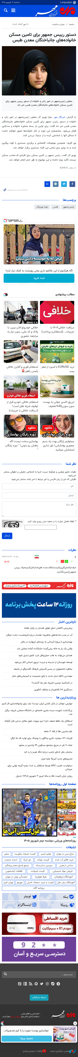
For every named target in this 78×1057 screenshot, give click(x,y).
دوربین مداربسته (44, 865)
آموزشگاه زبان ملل (66, 882)
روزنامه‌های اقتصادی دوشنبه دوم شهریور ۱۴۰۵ (48, 840)
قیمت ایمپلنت (37, 871)
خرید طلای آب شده (64, 860)
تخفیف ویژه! (26, 1039)
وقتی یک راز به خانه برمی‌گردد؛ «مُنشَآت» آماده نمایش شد (44, 649)
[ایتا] (19, 984)
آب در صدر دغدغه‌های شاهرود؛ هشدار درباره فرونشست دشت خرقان (39, 635)
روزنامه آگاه (39, 888)
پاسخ (6, 561)
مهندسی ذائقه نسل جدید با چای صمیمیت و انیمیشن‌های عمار (42, 676)
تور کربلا (27, 860)
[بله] (52, 984)
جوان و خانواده (58, 24)
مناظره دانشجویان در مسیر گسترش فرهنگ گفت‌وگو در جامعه (43, 669)
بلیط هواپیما (41, 877)
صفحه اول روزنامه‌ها (62, 784)
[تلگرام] (58, 984)
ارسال (7, 536)
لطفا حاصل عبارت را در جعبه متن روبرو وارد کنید (51, 521)
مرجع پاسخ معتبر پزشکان (17, 865)
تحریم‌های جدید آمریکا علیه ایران (56, 759)
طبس (55, 207)
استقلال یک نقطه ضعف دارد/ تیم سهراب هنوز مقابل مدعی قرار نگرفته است (38, 723)
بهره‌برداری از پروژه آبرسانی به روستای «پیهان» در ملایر (46, 642)
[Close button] (75, 1023)
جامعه (71, 24)
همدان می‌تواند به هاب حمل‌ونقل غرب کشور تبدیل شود (45, 655)
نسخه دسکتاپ (39, 997)
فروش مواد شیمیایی (63, 871)
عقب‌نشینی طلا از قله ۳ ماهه (58, 731)
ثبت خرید (39, 278)
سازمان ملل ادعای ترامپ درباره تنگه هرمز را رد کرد (48, 752)
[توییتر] (41, 984)
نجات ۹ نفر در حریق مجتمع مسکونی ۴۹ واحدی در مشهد (45, 745)
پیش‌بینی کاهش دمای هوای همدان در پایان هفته (48, 628)
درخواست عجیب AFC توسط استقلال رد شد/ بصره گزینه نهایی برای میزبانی (40, 767)
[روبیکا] (36, 984)
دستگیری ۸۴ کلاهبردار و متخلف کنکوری (53, 690)
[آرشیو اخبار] (25, 984)
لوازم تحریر (46, 854)
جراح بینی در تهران (65, 854)
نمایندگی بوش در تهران (16, 877)
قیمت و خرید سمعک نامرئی (40, 882)
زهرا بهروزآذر (42, 207)
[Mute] (12, 261)
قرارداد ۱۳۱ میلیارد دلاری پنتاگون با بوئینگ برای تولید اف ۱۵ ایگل (41, 738)
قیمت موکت (43, 860)
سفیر (6, 854)
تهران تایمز (8, 882)
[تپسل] (5, 220)
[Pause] (7, 261)
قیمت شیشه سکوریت (24, 854)
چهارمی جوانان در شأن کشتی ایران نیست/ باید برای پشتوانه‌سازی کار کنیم (37, 704)
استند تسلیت (10, 860)
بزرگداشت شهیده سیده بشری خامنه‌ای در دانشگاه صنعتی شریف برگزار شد (38, 712)
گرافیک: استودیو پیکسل (33, 1051)
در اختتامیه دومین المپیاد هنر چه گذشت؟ (52, 683)
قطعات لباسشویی (13, 871)
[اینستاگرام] (47, 984)
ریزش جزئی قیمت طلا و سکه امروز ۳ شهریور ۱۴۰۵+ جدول (44, 776)
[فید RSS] (30, 984)
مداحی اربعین (66, 865)
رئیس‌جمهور (68, 207)
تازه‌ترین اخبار (67, 622)
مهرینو (20, 882)
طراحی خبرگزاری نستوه (59, 1051)
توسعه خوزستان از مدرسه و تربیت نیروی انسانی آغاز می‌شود (43, 662)
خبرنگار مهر (60, 117)
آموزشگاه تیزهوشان (63, 877)
